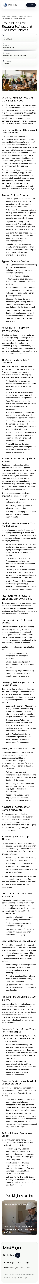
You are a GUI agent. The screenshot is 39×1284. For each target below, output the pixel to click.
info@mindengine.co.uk (13, 1268)
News (8, 16)
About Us (7, 1277)
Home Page (9, 1263)
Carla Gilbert (7, 39)
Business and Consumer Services (22, 16)
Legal (25, 1277)
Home (3, 16)
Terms (20, 1277)
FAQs (27, 1263)
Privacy (14, 1277)
